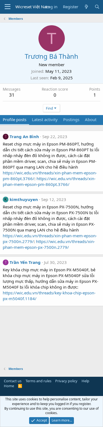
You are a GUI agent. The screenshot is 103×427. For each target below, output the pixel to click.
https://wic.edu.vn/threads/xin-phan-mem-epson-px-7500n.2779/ (49, 244)
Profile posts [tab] (14, 119)
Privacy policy (66, 380)
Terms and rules (38, 380)
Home (9, 385)
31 (12, 95)
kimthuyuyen (24, 199)
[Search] (97, 7)
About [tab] (90, 119)
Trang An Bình (24, 136)
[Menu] (7, 7)
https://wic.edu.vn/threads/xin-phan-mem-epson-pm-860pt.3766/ (49, 181)
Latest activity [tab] (45, 119)
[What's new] (86, 7)
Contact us (12, 380)
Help (85, 380)
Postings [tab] (71, 119)
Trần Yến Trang (25, 262)
